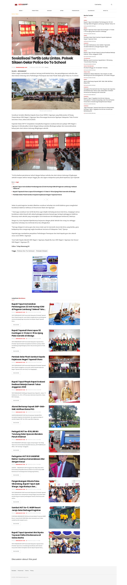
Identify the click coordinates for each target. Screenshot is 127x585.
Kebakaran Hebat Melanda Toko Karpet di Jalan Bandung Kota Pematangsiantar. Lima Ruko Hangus (99, 74)
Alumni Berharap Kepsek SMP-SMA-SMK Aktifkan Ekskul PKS (28, 408)
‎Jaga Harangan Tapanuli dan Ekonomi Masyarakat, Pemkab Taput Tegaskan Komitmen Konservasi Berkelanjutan (99, 109)
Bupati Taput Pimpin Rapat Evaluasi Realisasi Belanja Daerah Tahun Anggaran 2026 (28, 384)
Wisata (105, 10)
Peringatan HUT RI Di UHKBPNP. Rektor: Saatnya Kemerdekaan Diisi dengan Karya (28, 459)
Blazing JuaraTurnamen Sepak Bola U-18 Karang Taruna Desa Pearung (98, 61)
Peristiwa (35, 10)
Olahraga (91, 10)
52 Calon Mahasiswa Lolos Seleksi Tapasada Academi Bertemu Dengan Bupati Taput (97, 46)
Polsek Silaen (41, 251)
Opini (61, 10)
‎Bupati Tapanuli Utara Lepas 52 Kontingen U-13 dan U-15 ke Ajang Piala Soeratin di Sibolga (44, 191)
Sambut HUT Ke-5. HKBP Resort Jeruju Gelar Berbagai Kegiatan (26, 509)
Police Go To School (25, 251)
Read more (16, 324)
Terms (27, 570)
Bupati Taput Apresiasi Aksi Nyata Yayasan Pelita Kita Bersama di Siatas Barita (27, 535)
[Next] (47, 199)
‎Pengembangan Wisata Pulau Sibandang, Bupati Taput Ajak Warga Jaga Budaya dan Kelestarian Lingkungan (26, 485)
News (20, 10)
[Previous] (44, 199)
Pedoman (20, 570)
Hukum (49, 10)
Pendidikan (75, 10)
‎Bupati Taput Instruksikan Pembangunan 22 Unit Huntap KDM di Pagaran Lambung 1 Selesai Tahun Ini (28, 308)
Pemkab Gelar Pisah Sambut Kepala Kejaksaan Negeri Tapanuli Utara (37, 195)
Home (13, 14)
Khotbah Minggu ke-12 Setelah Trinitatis (96, 68)
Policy (32, 570)
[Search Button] (111, 4)
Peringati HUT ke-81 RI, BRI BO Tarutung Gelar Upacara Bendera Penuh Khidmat (27, 434)
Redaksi (14, 570)
